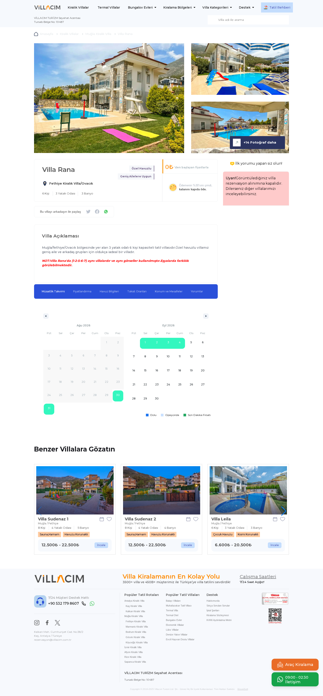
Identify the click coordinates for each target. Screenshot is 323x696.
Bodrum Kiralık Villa (136, 632)
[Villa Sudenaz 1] (75, 490)
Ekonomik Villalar (175, 625)
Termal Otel (172, 615)
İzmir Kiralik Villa (133, 647)
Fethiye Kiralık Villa (136, 621)
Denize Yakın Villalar (176, 634)
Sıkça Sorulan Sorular (218, 605)
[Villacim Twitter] (57, 623)
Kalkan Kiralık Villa (135, 611)
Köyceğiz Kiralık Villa (137, 642)
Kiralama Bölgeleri (177, 7)
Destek (244, 7)
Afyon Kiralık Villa (133, 652)
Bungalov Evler (174, 620)
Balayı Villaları (173, 600)
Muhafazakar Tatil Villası (179, 605)
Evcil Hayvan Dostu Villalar (180, 639)
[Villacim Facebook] (47, 623)
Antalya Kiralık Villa (134, 600)
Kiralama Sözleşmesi (218, 615)
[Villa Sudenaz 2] (161, 490)
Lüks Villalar (172, 629)
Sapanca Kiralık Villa (135, 661)
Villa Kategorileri (215, 7)
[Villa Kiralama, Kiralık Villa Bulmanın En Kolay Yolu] (47, 7)
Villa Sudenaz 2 (140, 519)
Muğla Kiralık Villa (133, 616)
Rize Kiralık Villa (132, 657)
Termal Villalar (109, 7)
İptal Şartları (213, 610)
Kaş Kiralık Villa (134, 606)
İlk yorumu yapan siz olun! (258, 163)
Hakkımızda (213, 600)
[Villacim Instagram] (37, 623)
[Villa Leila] (248, 490)
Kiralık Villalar (78, 7)
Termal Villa (172, 610)
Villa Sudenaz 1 (53, 519)
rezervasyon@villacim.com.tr (52, 639)
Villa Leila (221, 519)
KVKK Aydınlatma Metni (219, 620)
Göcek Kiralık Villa (135, 637)
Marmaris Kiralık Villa (137, 626)
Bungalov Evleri (140, 7)
